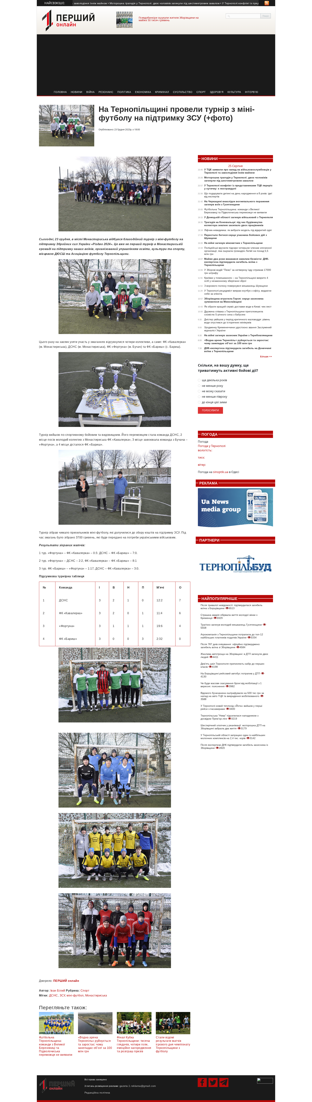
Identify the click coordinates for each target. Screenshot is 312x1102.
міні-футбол (75, 995)
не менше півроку (214, 397)
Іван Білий (57, 990)
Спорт (201, 92)
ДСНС (53, 995)
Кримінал (162, 92)
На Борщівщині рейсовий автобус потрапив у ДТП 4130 (231, 675)
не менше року (212, 386)
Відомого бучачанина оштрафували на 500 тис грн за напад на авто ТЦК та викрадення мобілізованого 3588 (232, 696)
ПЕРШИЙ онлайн (66, 980)
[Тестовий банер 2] (235, 567)
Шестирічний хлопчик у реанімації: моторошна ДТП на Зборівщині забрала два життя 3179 (233, 727)
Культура (234, 92)
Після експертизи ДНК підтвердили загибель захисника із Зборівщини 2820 (234, 746)
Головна (60, 92)
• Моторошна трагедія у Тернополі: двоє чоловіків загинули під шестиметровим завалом (131, 3)
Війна (90, 92)
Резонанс (106, 92)
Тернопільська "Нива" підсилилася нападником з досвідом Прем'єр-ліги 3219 (229, 717)
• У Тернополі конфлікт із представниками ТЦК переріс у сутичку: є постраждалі (238, 3)
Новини (77, 92)
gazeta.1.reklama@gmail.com (138, 1085)
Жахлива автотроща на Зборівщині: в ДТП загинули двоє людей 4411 (234, 655)
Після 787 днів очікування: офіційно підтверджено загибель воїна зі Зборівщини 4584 (230, 646)
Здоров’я (217, 92)
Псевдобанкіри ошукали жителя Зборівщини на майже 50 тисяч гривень (169, 19)
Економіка (143, 92)
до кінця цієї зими (214, 402)
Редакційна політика (97, 1092)
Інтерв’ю (251, 92)
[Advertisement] (156, 61)
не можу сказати (213, 391)
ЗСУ (62, 995)
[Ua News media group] (235, 509)
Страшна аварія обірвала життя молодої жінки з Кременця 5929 (229, 616)
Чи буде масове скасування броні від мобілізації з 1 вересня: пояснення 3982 (231, 685)
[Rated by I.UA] (265, 1080)
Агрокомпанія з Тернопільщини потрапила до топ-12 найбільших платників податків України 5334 (232, 636)
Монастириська (96, 995)
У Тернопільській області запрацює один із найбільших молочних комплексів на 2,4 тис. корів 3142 (233, 737)
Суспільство (182, 92)
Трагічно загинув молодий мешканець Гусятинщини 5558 (232, 626)
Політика (124, 92)
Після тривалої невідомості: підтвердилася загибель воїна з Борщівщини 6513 (231, 607)
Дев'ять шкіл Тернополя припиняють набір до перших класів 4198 (232, 665)
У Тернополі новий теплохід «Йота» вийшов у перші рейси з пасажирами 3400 (231, 707)
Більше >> (266, 356)
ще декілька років (214, 380)
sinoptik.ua (220, 472)
